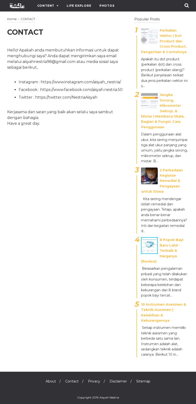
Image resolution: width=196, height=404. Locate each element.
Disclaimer (118, 381)
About (51, 381)
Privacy (94, 381)
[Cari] (187, 5)
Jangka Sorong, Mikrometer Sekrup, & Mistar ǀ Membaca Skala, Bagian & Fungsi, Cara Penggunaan (163, 111)
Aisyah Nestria (109, 397)
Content (45, 5)
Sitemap (143, 381)
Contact (72, 381)
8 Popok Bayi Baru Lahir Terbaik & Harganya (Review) (162, 251)
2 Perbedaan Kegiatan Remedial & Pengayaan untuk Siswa (162, 181)
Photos (106, 5)
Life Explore (79, 5)
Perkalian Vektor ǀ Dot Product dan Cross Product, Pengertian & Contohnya (164, 41)
